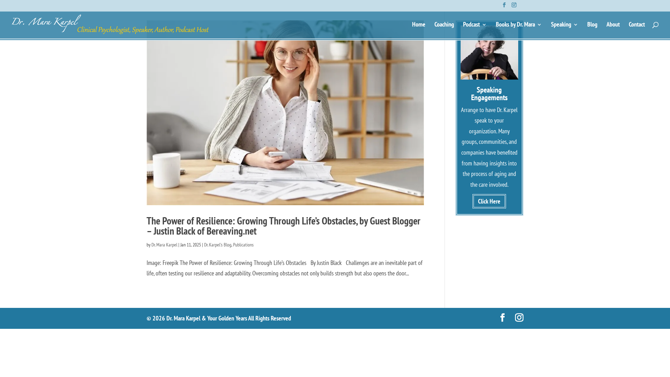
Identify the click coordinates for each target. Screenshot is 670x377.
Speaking (561, 25)
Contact (637, 25)
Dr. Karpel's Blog (217, 245)
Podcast (471, 25)
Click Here (489, 201)
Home (418, 25)
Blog (592, 25)
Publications (243, 245)
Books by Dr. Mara (515, 25)
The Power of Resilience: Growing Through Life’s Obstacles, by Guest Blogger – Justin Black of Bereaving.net (283, 225)
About (613, 25)
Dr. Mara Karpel (164, 245)
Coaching (444, 25)
